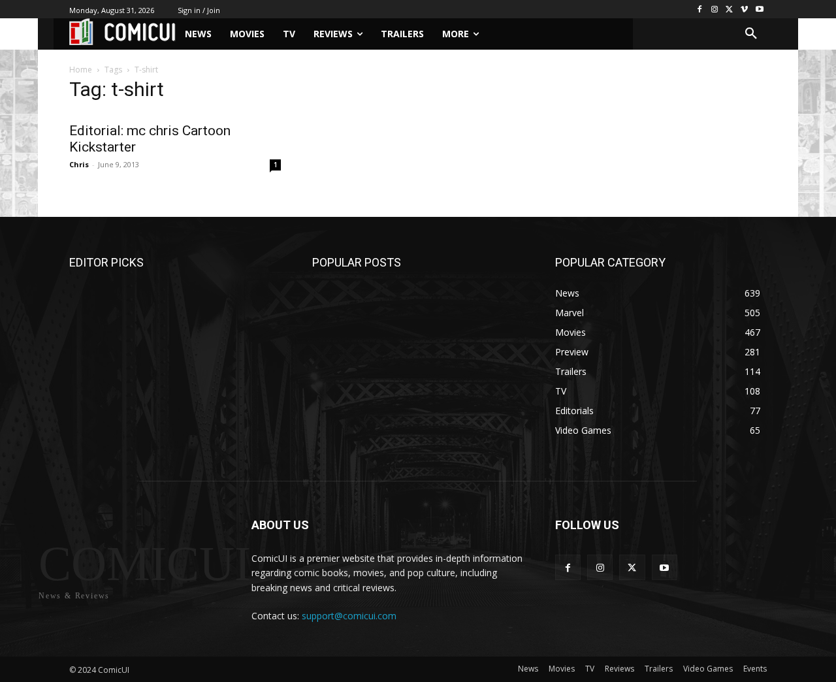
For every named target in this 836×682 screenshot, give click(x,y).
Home (80, 69)
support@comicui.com (349, 615)
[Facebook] (699, 9)
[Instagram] (714, 9)
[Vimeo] (744, 9)
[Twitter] (729, 9)
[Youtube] (759, 9)
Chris (79, 164)
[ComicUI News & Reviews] (122, 31)
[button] (751, 34)
